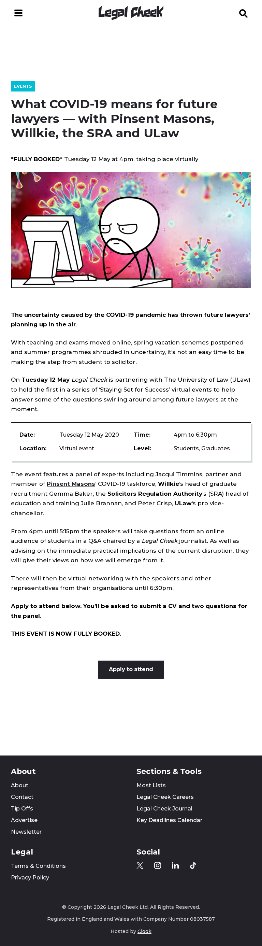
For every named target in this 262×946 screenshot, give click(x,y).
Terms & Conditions (38, 866)
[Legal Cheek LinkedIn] (175, 865)
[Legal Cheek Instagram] (157, 865)
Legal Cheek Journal (164, 808)
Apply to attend (131, 669)
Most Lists (151, 785)
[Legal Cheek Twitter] (139, 865)
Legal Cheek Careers (165, 797)
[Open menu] (18, 12)
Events (23, 86)
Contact (22, 797)
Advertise (24, 820)
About (19, 785)
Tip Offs (22, 808)
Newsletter (26, 832)
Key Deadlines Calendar (169, 820)
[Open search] (243, 12)
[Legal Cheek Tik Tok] (193, 865)
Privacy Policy (30, 877)
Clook (144, 931)
